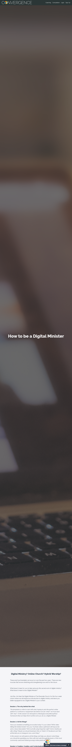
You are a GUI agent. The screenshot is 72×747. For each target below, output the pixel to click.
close (68, 745)
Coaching (48, 2)
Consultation (56, 2)
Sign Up (68, 2)
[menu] (57, 3)
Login (62, 2)
